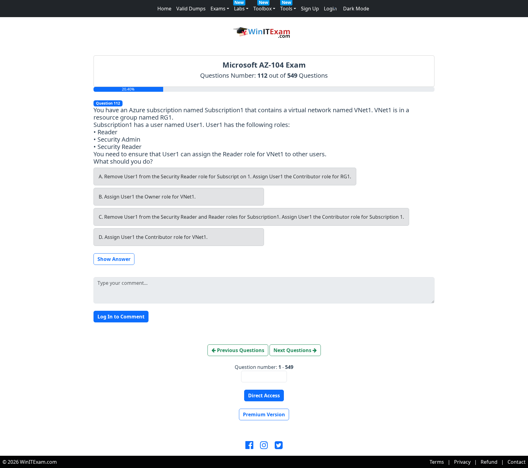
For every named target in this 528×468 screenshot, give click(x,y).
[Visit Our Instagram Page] (264, 445)
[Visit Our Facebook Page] (249, 445)
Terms (437, 462)
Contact (517, 462)
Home (164, 8)
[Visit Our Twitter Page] (278, 445)
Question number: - (264, 367)
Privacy (462, 462)
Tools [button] (286, 8)
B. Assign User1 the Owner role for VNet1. (147, 196)
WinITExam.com (38, 462)
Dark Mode (356, 8)
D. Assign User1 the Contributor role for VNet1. (153, 237)
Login (330, 8)
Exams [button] (218, 8)
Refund (489, 462)
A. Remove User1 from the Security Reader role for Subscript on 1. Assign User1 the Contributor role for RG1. (225, 176)
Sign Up (310, 8)
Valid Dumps (191, 8)
